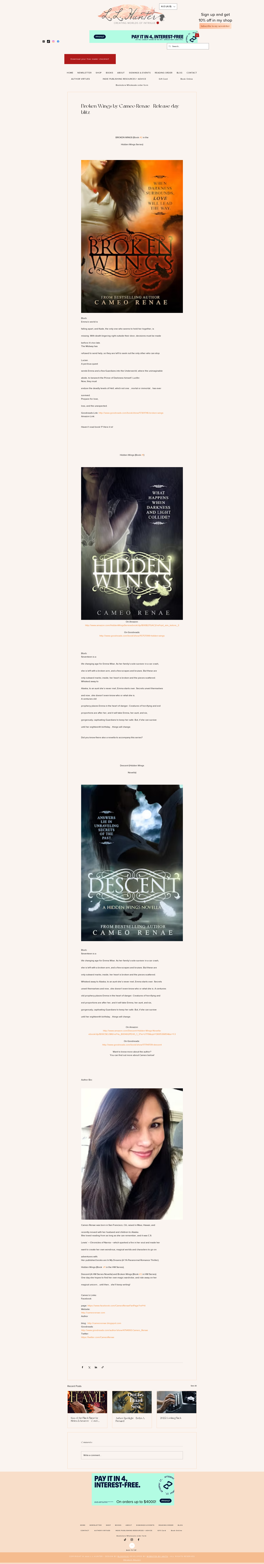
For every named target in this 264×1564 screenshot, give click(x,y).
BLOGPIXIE (123, 1556)
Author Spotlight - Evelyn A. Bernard (130, 1419)
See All (194, 1386)
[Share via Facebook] (82, 1367)
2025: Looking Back (170, 1417)
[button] (168, 6)
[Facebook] (58, 41)
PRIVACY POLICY (132, 1560)
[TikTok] (48, 41)
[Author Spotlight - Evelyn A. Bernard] (132, 1402)
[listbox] (168, 6)
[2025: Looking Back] (176, 1402)
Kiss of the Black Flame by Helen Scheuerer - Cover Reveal (84, 1419)
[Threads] (43, 41)
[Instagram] (53, 41)
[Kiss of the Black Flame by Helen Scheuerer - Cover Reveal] (87, 1402)
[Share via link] (102, 1367)
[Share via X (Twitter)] (89, 1367)
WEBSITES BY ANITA (157, 1556)
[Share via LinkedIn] (96, 1367)
